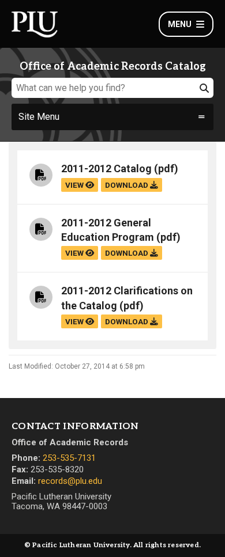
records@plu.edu (70, 481)
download (127, 185)
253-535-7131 (69, 458)
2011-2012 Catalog (106, 168)
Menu (180, 24)
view (75, 185)
